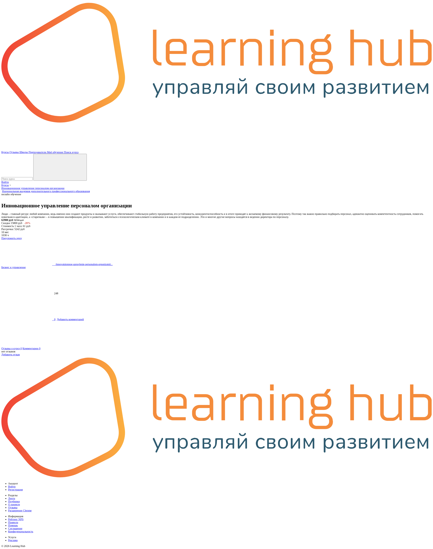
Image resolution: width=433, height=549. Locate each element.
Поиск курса (71, 152)
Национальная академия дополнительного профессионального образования (46, 191)
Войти (5, 182)
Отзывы (14, 152)
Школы (24, 152)
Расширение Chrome (20, 510)
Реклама (13, 540)
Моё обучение (55, 152)
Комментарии (31, 348)
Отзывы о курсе (11, 348)
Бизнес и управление (13, 267)
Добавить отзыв (10, 354)
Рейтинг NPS (16, 519)
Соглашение (15, 528)
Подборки (14, 501)
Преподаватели (38, 152)
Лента (11, 498)
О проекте (14, 504)
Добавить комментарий (70, 319)
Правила (13, 522)
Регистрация (15, 489)
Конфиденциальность (20, 531)
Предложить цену (11, 238)
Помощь (13, 525)
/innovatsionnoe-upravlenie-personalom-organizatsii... (82, 264)
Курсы (5, 152)
